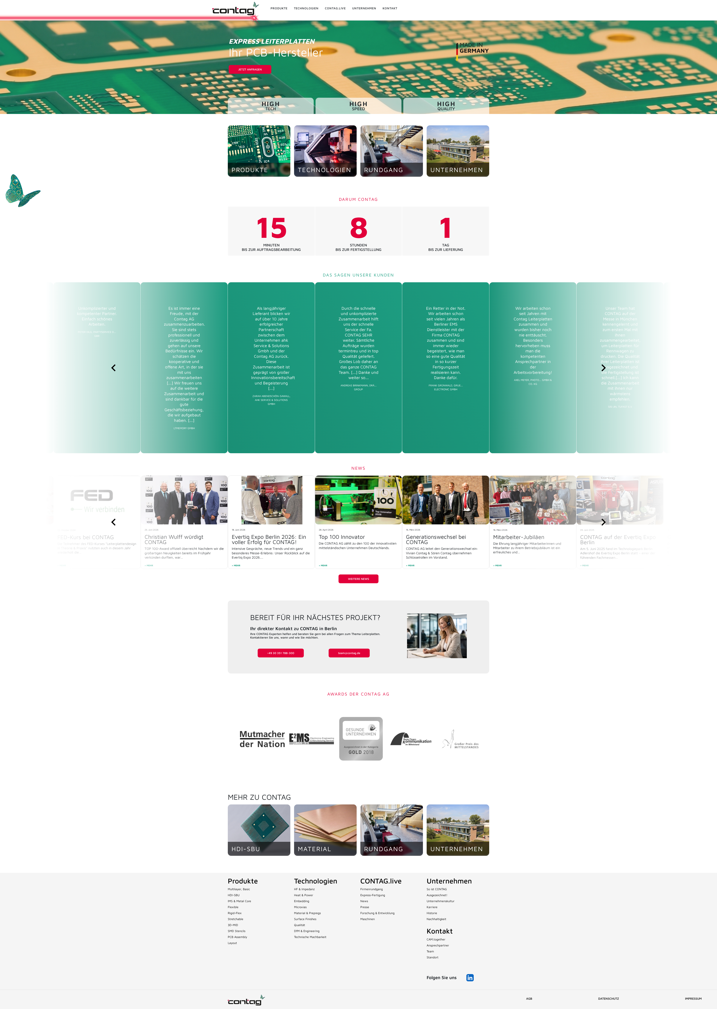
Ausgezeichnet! (437, 895)
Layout (232, 943)
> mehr (236, 565)
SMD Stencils (236, 931)
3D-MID (233, 925)
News (364, 901)
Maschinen (367, 919)
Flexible (233, 907)
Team (430, 951)
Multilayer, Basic (239, 889)
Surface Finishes (305, 919)
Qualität (299, 925)
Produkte (279, 8)
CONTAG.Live (335, 8)
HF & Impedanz (304, 889)
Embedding (301, 901)
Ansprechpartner (438, 945)
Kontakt (390, 8)
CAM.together (436, 939)
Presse (364, 907)
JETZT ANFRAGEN (250, 69)
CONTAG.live (381, 881)
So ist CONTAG (437, 889)
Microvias (300, 907)
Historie (432, 913)
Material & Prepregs (307, 913)
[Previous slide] (114, 367)
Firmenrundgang (371, 889)
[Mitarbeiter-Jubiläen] (358, 500)
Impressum (693, 998)
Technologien (306, 8)
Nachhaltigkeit (436, 919)
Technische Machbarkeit (310, 937)
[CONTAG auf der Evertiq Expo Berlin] (445, 500)
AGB (529, 998)
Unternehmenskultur (440, 901)
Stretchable (235, 919)
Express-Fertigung (372, 895)
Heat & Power (303, 895)
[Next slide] (603, 367)
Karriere (432, 907)
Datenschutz (608, 998)
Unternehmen (364, 8)
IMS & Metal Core (239, 901)
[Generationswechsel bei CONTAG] (271, 500)
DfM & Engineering (306, 931)
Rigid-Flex (235, 913)
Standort (432, 957)
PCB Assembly (237, 937)
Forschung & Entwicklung (377, 913)
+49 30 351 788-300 (280, 653)
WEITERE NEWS (358, 578)
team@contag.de (349, 653)
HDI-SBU (234, 895)
